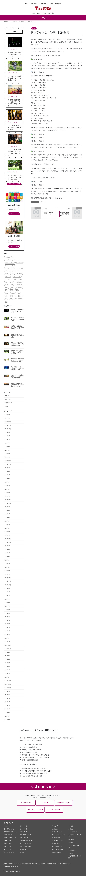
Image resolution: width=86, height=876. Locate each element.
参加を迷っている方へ (34, 809)
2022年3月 (7, 567)
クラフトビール (18, 268)
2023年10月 (8, 503)
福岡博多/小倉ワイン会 (10, 837)
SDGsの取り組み (56, 852)
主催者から (55, 829)
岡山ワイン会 (7, 849)
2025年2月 (7, 453)
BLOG (33, 28)
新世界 (11, 290)
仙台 (6, 282)
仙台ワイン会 (7, 843)
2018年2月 (7, 673)
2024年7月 (7, 475)
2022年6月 (7, 556)
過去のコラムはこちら (14, 184)
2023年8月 (7, 510)
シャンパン (16, 271)
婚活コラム (7, 399)
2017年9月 (7, 691)
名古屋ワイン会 (8, 834)
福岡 (6, 298)
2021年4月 (7, 606)
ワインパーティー (9, 279)
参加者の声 (71, 839)
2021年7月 (7, 595)
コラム (22, 852)
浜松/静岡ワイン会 (9, 852)
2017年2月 (7, 709)
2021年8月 (7, 592)
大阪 (21, 285)
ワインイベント (17, 276)
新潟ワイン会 (23, 826)
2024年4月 (7, 485)
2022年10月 (8, 542)
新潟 (17, 290)
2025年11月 (8, 425)
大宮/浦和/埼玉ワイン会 (26, 834)
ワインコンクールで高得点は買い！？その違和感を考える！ (15, 78)
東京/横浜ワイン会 (9, 829)
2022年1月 (7, 574)
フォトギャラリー (53, 809)
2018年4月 (7, 666)
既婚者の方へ (55, 843)
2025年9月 (7, 432)
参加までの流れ (56, 837)
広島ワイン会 (7, 846)
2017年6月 (7, 702)
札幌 (19, 293)
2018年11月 (8, 648)
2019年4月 (7, 634)
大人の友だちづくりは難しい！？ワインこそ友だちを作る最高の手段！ (17, 360)
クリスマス (8, 271)
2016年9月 (7, 712)
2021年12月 (8, 578)
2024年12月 (8, 460)
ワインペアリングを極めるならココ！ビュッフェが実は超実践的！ (17, 376)
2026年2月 (7, 414)
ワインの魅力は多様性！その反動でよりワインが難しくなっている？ (17, 385)
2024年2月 (7, 492)
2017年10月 (8, 687)
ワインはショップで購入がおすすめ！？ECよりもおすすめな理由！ (15, 152)
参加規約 (70, 853)
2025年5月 (7, 446)
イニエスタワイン (9, 262)
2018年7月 (7, 656)
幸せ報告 (70, 842)
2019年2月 (7, 641)
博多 (21, 282)
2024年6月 (7, 478)
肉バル (16, 298)
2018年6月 (7, 659)
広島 (21, 287)
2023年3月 (7, 528)
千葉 (17, 282)
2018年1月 (7, 677)
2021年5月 (7, 602)
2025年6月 (7, 443)
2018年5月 (7, 663)
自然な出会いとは (62, 802)
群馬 (11, 298)
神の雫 (21, 296)
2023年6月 (7, 517)
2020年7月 (7, 620)
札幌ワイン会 (7, 840)
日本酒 (6, 293)
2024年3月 (7, 489)
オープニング (8, 268)
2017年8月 (7, 695)
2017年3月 (7, 705)
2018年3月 (7, 670)
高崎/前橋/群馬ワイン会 (26, 840)
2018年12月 (8, 645)
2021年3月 (7, 609)
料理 (6, 290)
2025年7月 (7, 439)
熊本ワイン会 (23, 829)
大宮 (17, 285)
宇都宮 (6, 287)
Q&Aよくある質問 (57, 846)
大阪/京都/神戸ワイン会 (10, 832)
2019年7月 (7, 631)
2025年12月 (8, 421)
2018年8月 (7, 652)
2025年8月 (7, 436)
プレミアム (19, 273)
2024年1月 (7, 496)
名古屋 (6, 285)
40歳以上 (7, 257)
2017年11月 (8, 684)
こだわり (44, 802)
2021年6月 (7, 599)
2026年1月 (7, 418)
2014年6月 (7, 719)
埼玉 (12, 285)
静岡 (21, 298)
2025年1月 (7, 457)
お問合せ (70, 829)
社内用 (6, 406)
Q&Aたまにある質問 (57, 849)
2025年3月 (7, 450)
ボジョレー (8, 276)
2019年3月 (7, 638)
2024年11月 (8, 464)
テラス (6, 273)
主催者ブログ (43, 202)
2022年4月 (7, 563)
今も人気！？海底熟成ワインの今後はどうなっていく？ (15, 54)
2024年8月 (7, 471)
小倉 (12, 287)
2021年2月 (7, 613)
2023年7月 (7, 514)
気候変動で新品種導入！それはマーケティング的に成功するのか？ (15, 102)
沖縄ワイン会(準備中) (25, 846)
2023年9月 (7, 507)
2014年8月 (7, 716)
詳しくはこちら (14, 213)
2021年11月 (8, 581)
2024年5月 (7, 482)
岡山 (17, 287)
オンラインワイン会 (25, 843)
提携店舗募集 (72, 850)
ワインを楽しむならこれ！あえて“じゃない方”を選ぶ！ (15, 127)
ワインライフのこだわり (58, 834)
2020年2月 (7, 627)
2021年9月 (7, 588)
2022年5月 (7, 560)
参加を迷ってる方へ (57, 840)
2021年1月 (7, 617)
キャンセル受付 (72, 832)
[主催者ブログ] (36, 210)
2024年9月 (7, 468)
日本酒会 (13, 293)
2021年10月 (8, 585)
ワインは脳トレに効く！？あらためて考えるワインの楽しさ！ (17, 368)
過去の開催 (23, 849)
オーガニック (19, 262)
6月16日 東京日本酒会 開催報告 (64, 214)
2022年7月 (7, 553)
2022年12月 (8, 539)
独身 (16, 296)
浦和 (11, 296)
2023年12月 (8, 500)
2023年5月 (7, 521)
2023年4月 (7, 524)
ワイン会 (18, 279)
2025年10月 (8, 429)
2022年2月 (7, 570)
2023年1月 (7, 535)
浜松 (6, 296)
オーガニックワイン (10, 265)
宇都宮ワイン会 (24, 837)
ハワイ (12, 273)
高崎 (6, 301)
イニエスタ (16, 259)
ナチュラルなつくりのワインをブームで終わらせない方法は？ (15, 177)
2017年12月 (8, 680)
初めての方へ (25, 802)
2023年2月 (7, 531)
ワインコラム (12, 49)
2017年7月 (7, 698)
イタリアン (8, 259)
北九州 (11, 282)
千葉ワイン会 (23, 832)
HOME (5, 826)
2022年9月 (7, 546)
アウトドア (15, 257)
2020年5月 (7, 624)
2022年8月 (7, 549)
